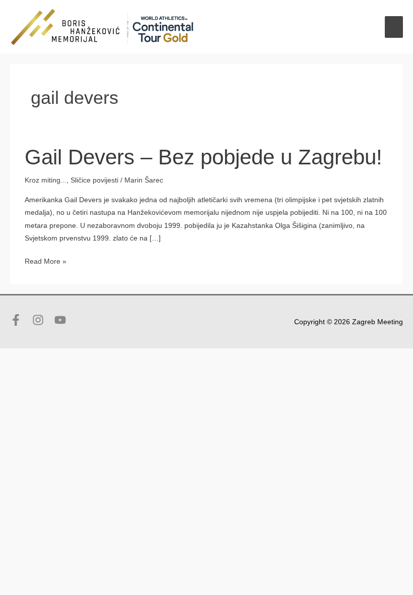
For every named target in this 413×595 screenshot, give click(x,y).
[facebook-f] (20, 320)
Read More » (45, 262)
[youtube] (62, 320)
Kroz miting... (45, 180)
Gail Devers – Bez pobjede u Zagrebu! (203, 157)
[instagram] (42, 320)
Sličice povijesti (94, 180)
